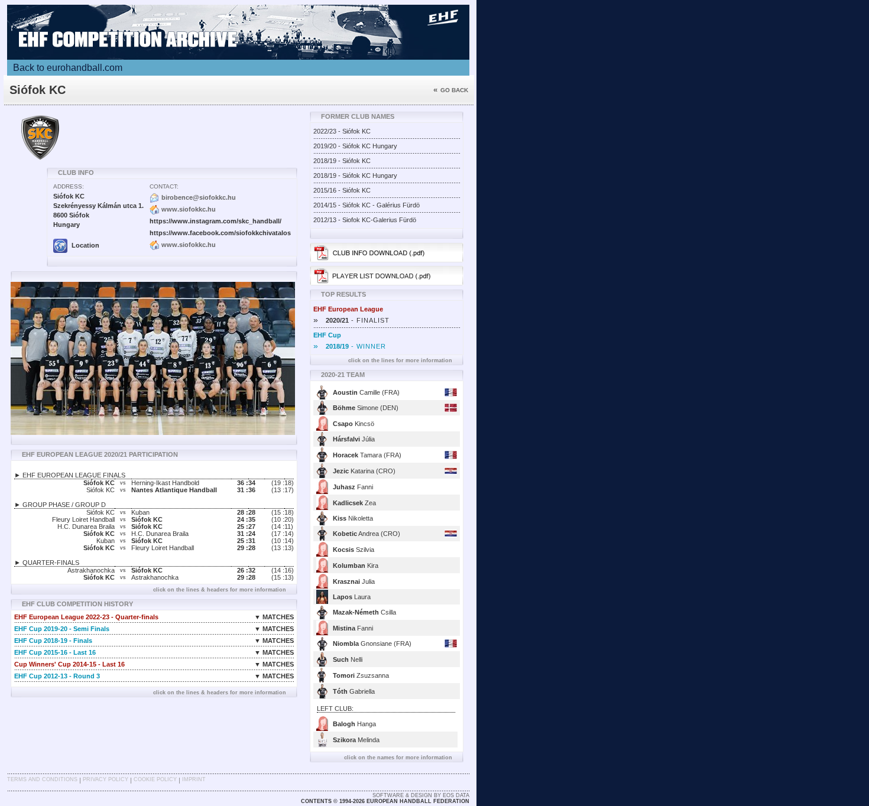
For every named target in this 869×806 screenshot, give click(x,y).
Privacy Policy (105, 779)
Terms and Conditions (42, 779)
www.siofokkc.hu (188, 209)
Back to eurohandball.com (67, 68)
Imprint (194, 779)
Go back (450, 90)
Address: (68, 186)
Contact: (164, 186)
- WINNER (349, 346)
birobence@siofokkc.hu (198, 197)
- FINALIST (351, 320)
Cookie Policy (155, 779)
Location (84, 245)
